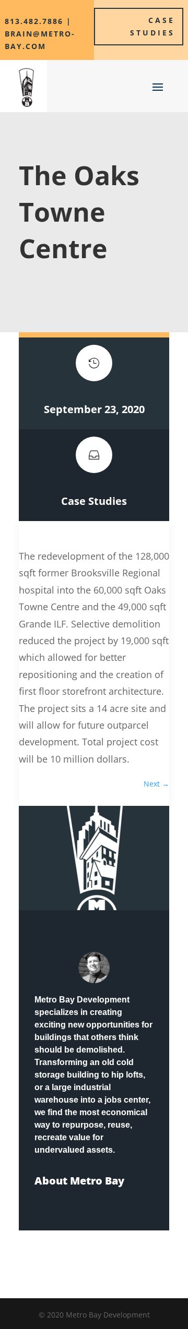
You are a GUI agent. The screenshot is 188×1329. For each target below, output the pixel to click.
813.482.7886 (34, 21)
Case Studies (152, 26)
